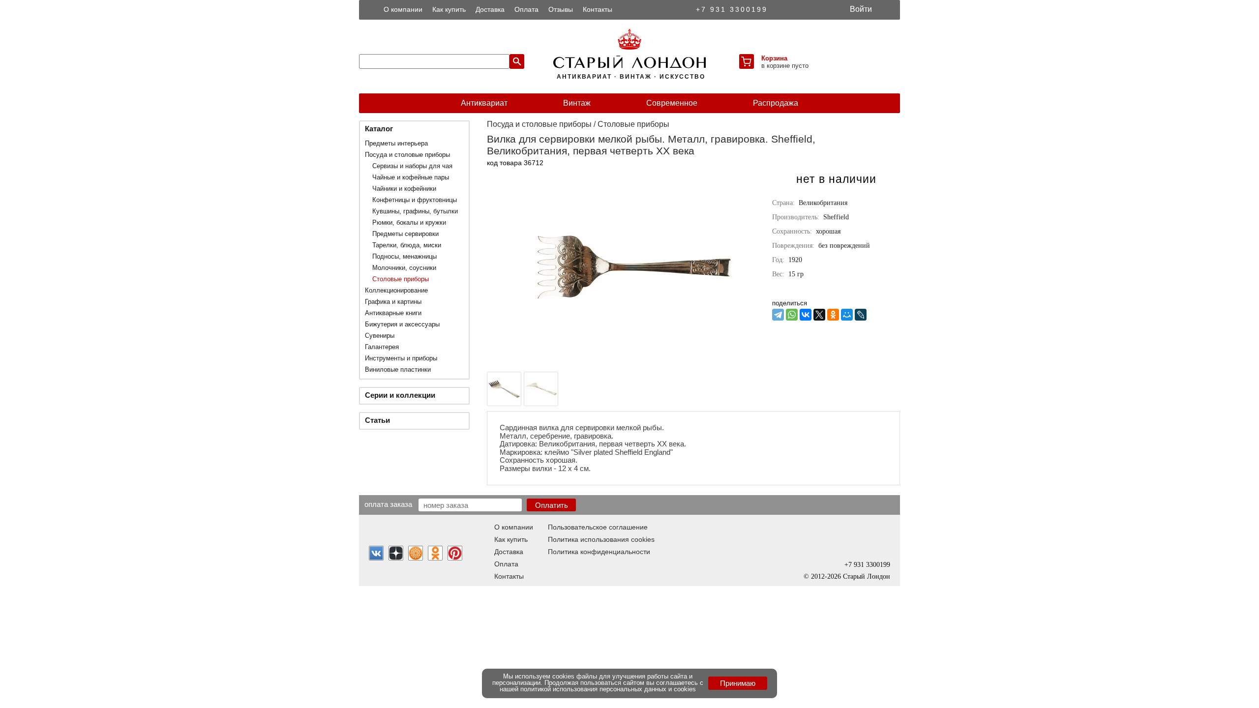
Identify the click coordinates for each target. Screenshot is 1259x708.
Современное (671, 103)
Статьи (377, 420)
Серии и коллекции (400, 395)
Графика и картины (393, 301)
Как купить (449, 9)
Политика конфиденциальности (599, 552)
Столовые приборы (400, 279)
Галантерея (382, 347)
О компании (403, 9)
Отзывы (560, 9)
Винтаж (577, 103)
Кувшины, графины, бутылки (415, 211)
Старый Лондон (866, 576)
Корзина (774, 58)
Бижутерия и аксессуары (402, 324)
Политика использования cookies (601, 539)
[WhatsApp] (792, 315)
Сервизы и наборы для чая (412, 166)
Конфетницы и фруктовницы (414, 200)
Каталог (379, 128)
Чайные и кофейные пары (410, 177)
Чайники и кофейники (404, 188)
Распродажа (775, 103)
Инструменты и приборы (401, 358)
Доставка (490, 9)
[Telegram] (778, 315)
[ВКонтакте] (805, 315)
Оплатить (551, 505)
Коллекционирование (396, 290)
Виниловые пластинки (398, 369)
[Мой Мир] (847, 315)
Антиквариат (484, 103)
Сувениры (379, 335)
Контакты (597, 9)
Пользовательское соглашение (598, 527)
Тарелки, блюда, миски (406, 245)
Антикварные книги (393, 313)
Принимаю (737, 683)
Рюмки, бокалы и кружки (409, 222)
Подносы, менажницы (404, 256)
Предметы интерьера (396, 143)
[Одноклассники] (833, 315)
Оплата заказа (388, 504)
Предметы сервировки (405, 233)
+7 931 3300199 (732, 9)
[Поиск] (517, 61)
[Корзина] (746, 61)
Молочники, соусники (404, 267)
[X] (819, 315)
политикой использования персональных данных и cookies (608, 689)
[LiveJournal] (861, 315)
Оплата (526, 9)
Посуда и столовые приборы (407, 154)
